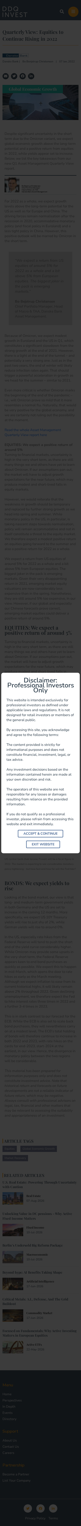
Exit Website (43, 844)
